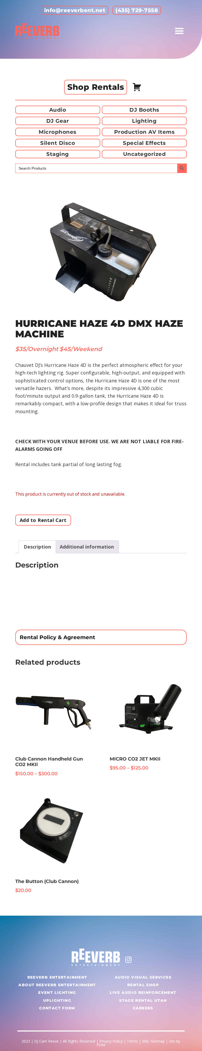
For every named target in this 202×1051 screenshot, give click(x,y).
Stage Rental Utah (143, 1000)
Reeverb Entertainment (57, 977)
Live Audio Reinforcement (143, 992)
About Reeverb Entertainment (57, 985)
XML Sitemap (153, 1041)
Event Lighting (57, 992)
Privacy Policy (111, 1041)
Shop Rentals (95, 87)
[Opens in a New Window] (128, 958)
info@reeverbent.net (74, 10)
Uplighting (57, 1000)
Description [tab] (37, 547)
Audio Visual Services (143, 977)
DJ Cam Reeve (46, 1041)
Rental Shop (143, 985)
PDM (101, 1044)
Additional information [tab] (87, 547)
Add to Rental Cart (43, 520)
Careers (143, 1008)
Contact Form (57, 1008)
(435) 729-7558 (136, 10)
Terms (132, 1041)
